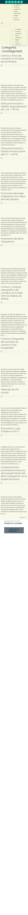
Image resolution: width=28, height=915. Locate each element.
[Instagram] (18, 2)
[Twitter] (21, 2)
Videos (16, 11)
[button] (19, 22)
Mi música (16, 7)
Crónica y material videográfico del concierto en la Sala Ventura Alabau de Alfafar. (12, 293)
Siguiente (23, 517)
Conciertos (17, 13)
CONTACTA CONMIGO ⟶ (14, 530)
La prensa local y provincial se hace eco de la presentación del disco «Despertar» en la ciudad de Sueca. (14, 473)
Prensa (16, 15)
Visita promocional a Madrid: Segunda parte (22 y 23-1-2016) (13, 106)
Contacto (17, 19)
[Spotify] (9, 2)
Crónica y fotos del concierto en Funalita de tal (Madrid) (12, 58)
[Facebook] (15, 2)
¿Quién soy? (17, 9)
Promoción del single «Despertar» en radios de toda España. (13, 196)
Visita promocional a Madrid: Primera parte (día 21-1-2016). (13, 151)
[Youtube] (6, 2)
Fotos (15, 17)
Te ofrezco (17, 5)
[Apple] (12, 2)
